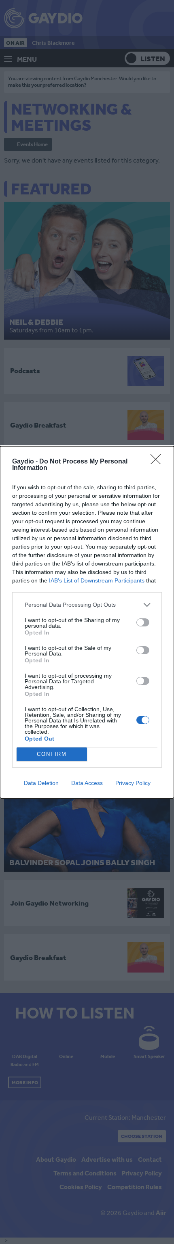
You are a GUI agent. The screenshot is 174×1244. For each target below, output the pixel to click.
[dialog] (87, 622)
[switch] (142, 622)
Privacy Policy (133, 783)
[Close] (158, 462)
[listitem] (87, 605)
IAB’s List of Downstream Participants (96, 580)
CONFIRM (52, 754)
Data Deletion (41, 783)
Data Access (87, 783)
